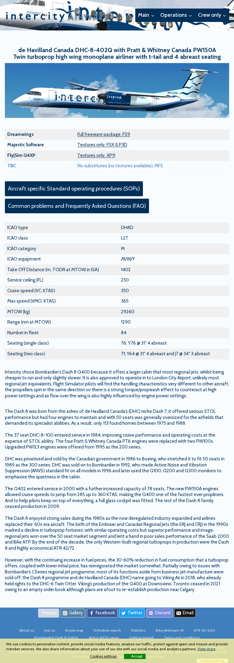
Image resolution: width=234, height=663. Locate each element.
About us (26, 630)
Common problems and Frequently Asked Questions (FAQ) (77, 206)
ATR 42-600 (204, 630)
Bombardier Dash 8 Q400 (56, 637)
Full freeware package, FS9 (103, 134)
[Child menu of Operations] (176, 15)
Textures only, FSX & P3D (102, 144)
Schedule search (107, 630)
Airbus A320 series (104, 637)
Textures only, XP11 (96, 155)
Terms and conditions (182, 637)
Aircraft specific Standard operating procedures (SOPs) (74, 188)
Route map (74, 630)
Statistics (138, 630)
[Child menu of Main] (146, 15)
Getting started (141, 637)
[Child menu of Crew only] (212, 15)
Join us (49, 630)
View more (206, 649)
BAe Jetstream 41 (170, 630)
